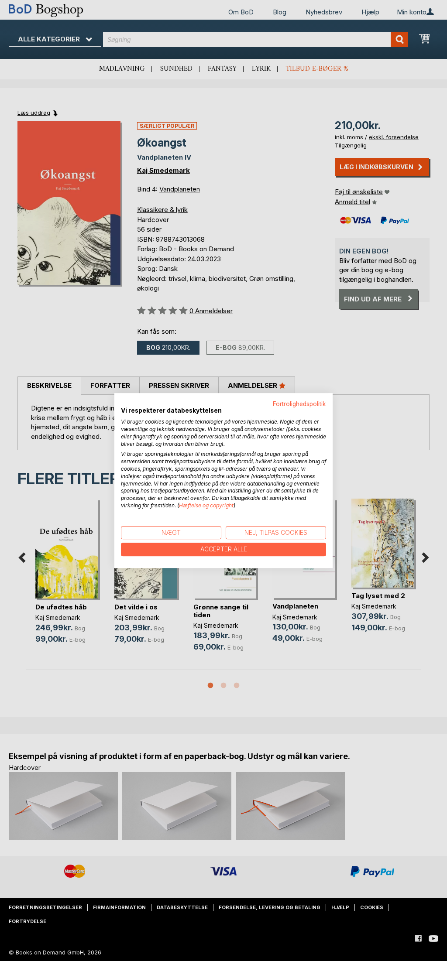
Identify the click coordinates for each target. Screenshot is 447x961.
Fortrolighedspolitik (299, 403)
